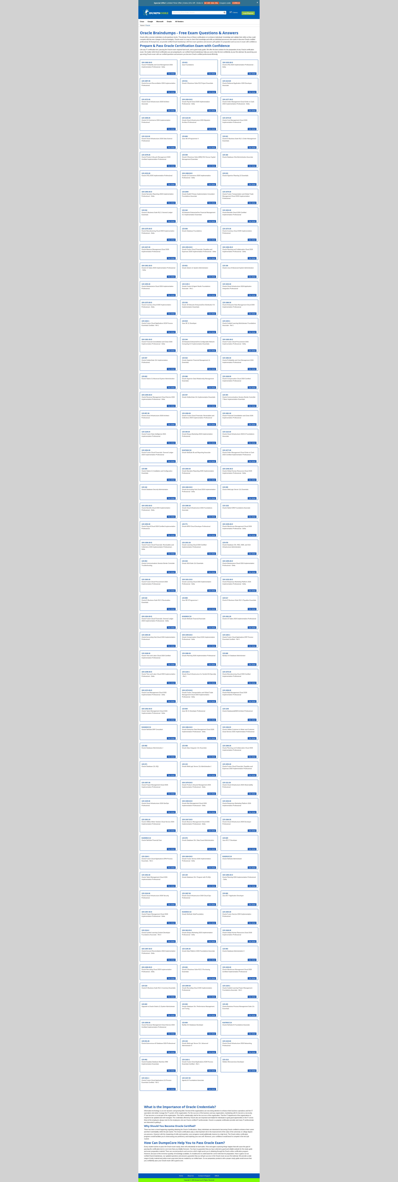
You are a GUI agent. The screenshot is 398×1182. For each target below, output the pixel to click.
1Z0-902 (144, 1059)
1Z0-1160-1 (226, 635)
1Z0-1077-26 (226, 450)
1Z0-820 (144, 1004)
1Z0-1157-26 (186, 1078)
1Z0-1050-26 (146, 524)
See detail (171, 73)
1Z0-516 (144, 210)
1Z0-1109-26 (146, 801)
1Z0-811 (184, 62)
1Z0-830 (185, 709)
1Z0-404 (225, 395)
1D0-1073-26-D (147, 302)
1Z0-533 (225, 173)
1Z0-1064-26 (226, 912)
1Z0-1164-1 (145, 856)
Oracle (169, 21)
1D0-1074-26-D (147, 690)
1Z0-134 (185, 1041)
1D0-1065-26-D (227, 339)
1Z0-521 (225, 136)
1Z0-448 (185, 746)
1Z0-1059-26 (146, 1023)
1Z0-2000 (185, 192)
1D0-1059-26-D (147, 395)
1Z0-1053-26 (226, 210)
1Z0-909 (185, 1023)
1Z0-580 (144, 469)
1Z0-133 (185, 764)
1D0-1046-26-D (227, 469)
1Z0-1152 (225, 506)
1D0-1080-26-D (227, 875)
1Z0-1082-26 (226, 358)
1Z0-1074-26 (226, 118)
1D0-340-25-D (187, 930)
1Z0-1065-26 (146, 579)
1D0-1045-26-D (227, 524)
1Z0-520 (185, 967)
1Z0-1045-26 (226, 967)
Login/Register (248, 13)
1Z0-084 (185, 1004)
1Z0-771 (185, 524)
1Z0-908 (225, 653)
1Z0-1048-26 (146, 653)
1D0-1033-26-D (227, 62)
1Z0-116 (144, 487)
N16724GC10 (186, 450)
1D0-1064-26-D (187, 856)
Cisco (142, 21)
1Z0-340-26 (186, 432)
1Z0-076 (185, 838)
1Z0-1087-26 (146, 81)
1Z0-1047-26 (146, 247)
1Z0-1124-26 (226, 1041)
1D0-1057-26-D (147, 912)
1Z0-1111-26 (226, 782)
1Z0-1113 (225, 1059)
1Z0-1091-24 (146, 819)
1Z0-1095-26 (146, 284)
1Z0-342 (185, 210)
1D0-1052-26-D (147, 709)
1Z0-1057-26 (146, 782)
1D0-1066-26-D (227, 247)
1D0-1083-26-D (147, 192)
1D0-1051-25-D (187, 579)
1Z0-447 (185, 395)
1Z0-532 (185, 358)
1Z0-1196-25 (226, 727)
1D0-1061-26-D (147, 265)
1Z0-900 (225, 893)
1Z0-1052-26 (146, 875)
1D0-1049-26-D (187, 635)
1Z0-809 (185, 136)
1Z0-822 (144, 376)
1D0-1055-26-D (187, 247)
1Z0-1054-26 (146, 450)
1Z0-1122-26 (226, 432)
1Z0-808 (185, 598)
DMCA (217, 1176)
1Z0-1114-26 (226, 81)
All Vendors (179, 21)
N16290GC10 (186, 616)
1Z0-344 (185, 339)
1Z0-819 (185, 321)
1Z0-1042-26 (226, 284)
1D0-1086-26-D (187, 727)
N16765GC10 (227, 1023)
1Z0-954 (144, 561)
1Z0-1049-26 (226, 376)
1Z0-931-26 (145, 1041)
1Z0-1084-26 (226, 819)
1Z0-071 (144, 764)
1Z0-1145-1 (186, 284)
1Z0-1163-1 (186, 1059)
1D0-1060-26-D (187, 487)
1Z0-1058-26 (226, 690)
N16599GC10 (146, 838)
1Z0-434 (185, 561)
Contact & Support (204, 1176)
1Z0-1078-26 (146, 155)
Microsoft (159, 21)
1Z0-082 (144, 746)
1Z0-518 (144, 598)
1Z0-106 (225, 265)
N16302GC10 (146, 727)
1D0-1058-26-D (187, 801)
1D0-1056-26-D (147, 542)
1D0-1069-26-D (147, 967)
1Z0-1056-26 (186, 413)
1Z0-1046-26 (226, 930)
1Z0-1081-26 (226, 413)
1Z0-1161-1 (145, 1078)
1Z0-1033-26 (146, 173)
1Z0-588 (185, 376)
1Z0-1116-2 (145, 930)
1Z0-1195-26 (186, 949)
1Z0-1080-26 (186, 653)
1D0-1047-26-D (187, 819)
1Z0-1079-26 (226, 192)
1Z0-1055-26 (226, 764)
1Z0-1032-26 (226, 801)
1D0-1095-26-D (227, 561)
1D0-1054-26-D (147, 616)
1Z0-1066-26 (226, 746)
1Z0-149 (185, 875)
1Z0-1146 (225, 709)
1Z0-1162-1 (145, 321)
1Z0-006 (185, 229)
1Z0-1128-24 (146, 432)
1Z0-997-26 (145, 413)
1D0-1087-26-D (147, 949)
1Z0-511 (184, 81)
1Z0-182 (225, 155)
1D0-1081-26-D (147, 339)
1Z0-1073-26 (226, 229)
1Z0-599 (225, 487)
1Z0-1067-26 (186, 893)
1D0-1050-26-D (187, 99)
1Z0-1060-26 (146, 635)
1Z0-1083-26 (186, 469)
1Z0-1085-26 (186, 506)
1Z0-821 (185, 265)
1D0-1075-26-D (147, 229)
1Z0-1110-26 (146, 136)
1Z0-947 (144, 358)
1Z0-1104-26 (146, 893)
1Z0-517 (225, 598)
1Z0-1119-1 (186, 672)
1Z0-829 (225, 838)
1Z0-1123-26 (186, 118)
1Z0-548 (185, 155)
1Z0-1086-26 (226, 302)
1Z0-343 (185, 302)
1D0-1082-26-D (147, 62)
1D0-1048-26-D (147, 672)
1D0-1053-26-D (147, 506)
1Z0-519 (144, 986)
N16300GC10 (186, 912)
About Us (191, 1176)
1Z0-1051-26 (186, 542)
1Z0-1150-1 (226, 321)
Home (142, 25)
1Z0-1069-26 (186, 986)
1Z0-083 (225, 949)
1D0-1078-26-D (187, 782)
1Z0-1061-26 (226, 616)
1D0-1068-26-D (187, 173)
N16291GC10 (227, 856)
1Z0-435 (225, 1004)
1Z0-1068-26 (146, 118)
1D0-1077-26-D (227, 99)
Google (150, 21)
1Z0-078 (225, 542)
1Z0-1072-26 (146, 99)
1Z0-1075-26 (226, 672)
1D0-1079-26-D (187, 690)
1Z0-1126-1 (226, 986)
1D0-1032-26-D (227, 579)
